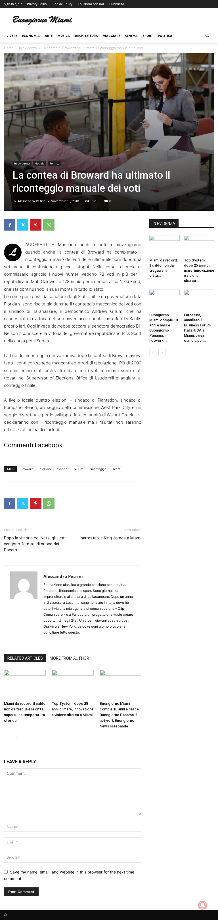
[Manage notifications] (202, 905)
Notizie (40, 163)
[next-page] (16, 737)
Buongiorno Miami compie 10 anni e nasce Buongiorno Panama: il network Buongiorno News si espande (119, 714)
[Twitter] (22, 225)
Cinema (131, 35)
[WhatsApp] (48, 225)
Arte (49, 35)
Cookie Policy (62, 4)
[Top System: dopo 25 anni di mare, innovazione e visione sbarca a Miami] (72, 684)
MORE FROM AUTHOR (69, 658)
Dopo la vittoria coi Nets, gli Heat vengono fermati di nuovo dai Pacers (35, 543)
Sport (148, 35)
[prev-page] (7, 737)
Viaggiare (111, 35)
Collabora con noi (91, 4)
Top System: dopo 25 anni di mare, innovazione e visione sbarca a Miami (72, 709)
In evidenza (28, 47)
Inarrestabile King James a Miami (110, 538)
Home (9, 47)
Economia (31, 35)
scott (116, 469)
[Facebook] (9, 225)
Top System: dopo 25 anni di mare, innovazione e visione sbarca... (199, 270)
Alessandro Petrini (32, 201)
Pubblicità (116, 4)
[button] (207, 36)
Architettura (86, 35)
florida (62, 469)
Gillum (78, 469)
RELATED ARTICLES (25, 658)
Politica (165, 35)
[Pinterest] (35, 225)
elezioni (45, 469)
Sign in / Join (13, 4)
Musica (64, 35)
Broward (26, 469)
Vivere (12, 35)
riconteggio (98, 469)
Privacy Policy (37, 4)
